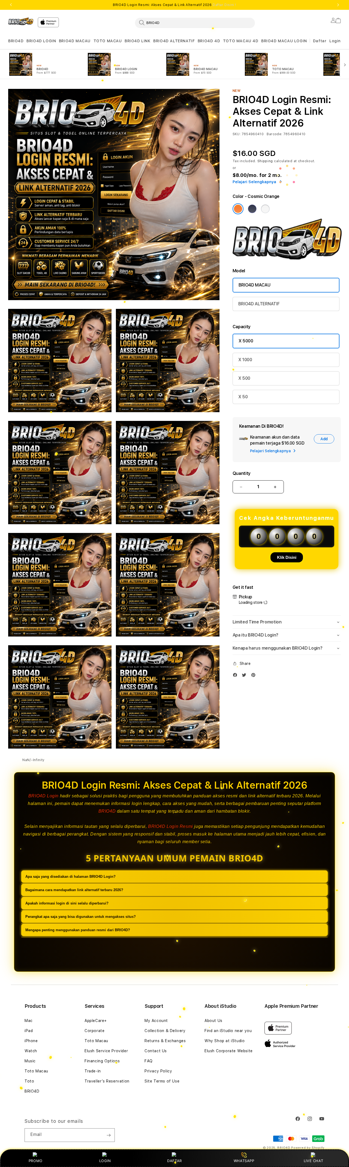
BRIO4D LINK (138, 41)
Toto (29, 1081)
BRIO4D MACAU (75, 41)
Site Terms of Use (162, 1081)
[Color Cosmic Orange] (238, 208)
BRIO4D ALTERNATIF (174, 41)
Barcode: (274, 134)
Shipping (265, 161)
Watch (31, 1051)
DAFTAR (174, 1161)
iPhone (31, 1041)
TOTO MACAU (108, 41)
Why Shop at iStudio (224, 1041)
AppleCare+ (96, 1020)
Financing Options (102, 1061)
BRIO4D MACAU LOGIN (284, 41)
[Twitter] (245, 676)
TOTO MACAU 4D (240, 41)
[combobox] (195, 23)
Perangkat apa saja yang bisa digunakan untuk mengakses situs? (80, 917)
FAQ (149, 1061)
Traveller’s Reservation (107, 1081)
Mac (29, 1020)
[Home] (20, 21)
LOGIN (105, 1161)
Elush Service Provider (106, 1051)
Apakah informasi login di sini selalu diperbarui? (67, 903)
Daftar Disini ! (224, 5)
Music (30, 1061)
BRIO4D (16, 41)
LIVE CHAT (313, 1161)
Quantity (242, 473)
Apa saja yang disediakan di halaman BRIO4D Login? (70, 877)
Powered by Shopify (307, 1148)
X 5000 (246, 340)
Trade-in (93, 1071)
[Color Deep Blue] (252, 208)
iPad (29, 1031)
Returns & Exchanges (165, 1041)
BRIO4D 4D (209, 41)
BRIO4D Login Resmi (170, 826)
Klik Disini (286, 557)
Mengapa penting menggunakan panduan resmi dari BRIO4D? (77, 930)
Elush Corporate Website (228, 1051)
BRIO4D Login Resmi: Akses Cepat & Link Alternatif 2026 (174, 5)
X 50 (243, 396)
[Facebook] (236, 676)
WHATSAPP (244, 1161)
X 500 (244, 378)
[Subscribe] (109, 1135)
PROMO (36, 1161)
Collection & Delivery (165, 1031)
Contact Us (156, 1051)
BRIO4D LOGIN (41, 41)
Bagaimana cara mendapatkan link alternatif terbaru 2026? (74, 890)
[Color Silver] (265, 208)
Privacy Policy (158, 1071)
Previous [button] (11, 5)
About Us (213, 1020)
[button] (16, 41)
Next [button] (338, 5)
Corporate (94, 1031)
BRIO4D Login (43, 796)
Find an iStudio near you (228, 1031)
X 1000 (245, 359)
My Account (156, 1020)
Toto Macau (36, 1071)
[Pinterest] (254, 676)
